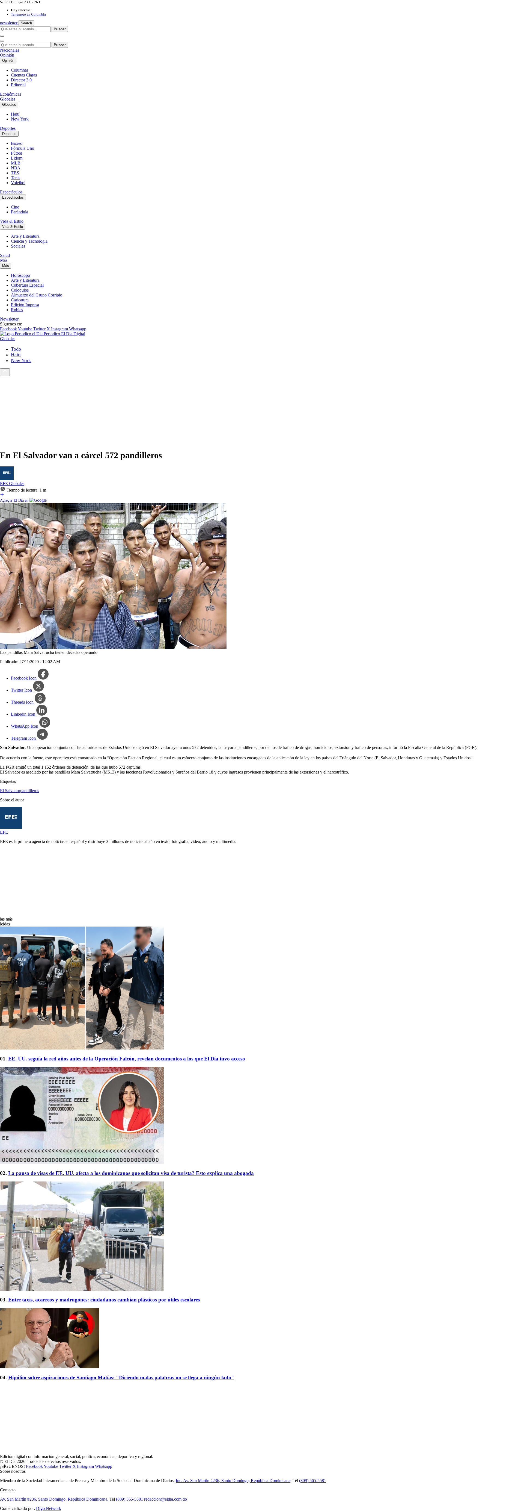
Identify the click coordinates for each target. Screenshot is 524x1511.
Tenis (15, 177)
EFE (4, 483)
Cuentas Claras (24, 75)
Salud (5, 255)
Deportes (8, 128)
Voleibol (18, 182)
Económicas (10, 94)
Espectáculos (11, 192)
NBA (15, 168)
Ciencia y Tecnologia (29, 241)
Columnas (19, 70)
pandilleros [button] (29, 790)
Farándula (19, 212)
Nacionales (9, 50)
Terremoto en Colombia (28, 14)
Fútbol (16, 153)
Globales (7, 99)
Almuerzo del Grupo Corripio (36, 295)
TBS (15, 172)
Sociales (18, 246)
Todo (16, 349)
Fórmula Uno (22, 148)
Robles (17, 309)
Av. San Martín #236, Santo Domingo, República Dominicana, (54, 1499)
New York (20, 119)
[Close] (2, 41)
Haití (15, 114)
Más (3, 260)
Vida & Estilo (11, 221)
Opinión (7, 55)
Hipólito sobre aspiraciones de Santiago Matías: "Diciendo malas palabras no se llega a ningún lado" (121, 1377)
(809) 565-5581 (312, 1480)
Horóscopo (20, 275)
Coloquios (20, 290)
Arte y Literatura (25, 236)
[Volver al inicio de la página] (5, 372)
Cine (15, 207)
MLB (15, 163)
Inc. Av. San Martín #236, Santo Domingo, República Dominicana (233, 1480)
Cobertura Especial (27, 285)
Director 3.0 (21, 80)
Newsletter (9, 319)
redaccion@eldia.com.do (165, 1499)
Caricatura (20, 300)
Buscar (60, 29)
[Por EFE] (7, 478)
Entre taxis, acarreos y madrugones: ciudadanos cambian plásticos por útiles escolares (104, 1300)
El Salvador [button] (10, 790)
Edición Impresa (25, 304)
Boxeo (16, 143)
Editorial (18, 85)
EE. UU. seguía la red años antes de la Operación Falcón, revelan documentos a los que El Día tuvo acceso (126, 1059)
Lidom (16, 158)
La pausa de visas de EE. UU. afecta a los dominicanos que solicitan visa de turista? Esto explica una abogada (131, 1173)
